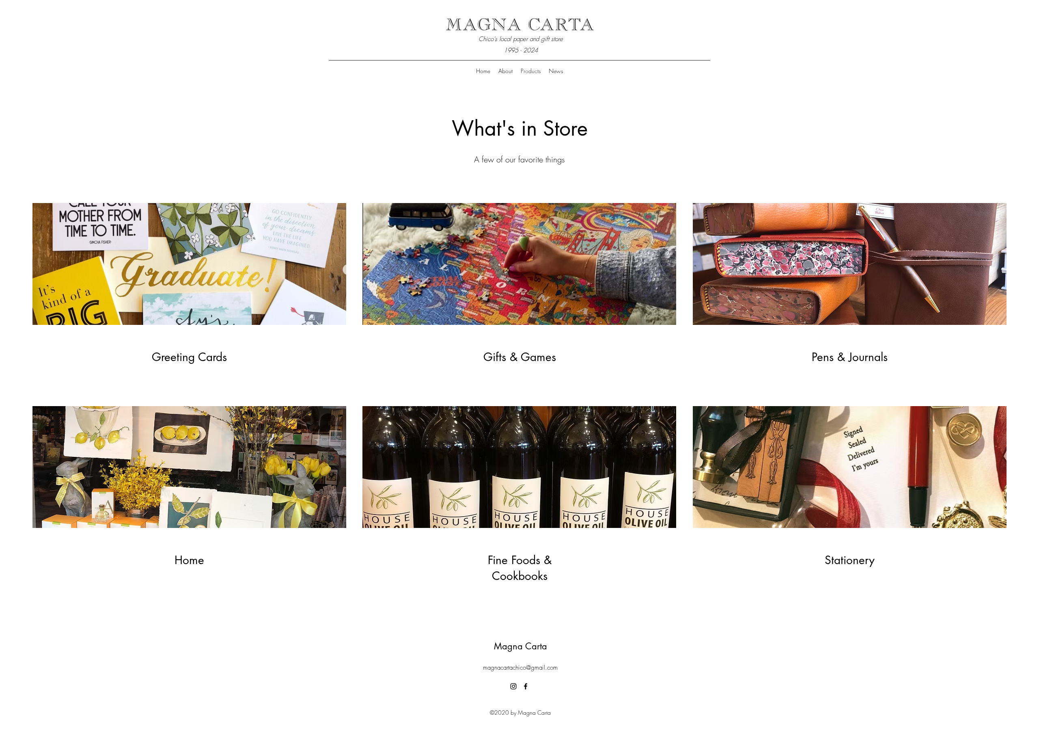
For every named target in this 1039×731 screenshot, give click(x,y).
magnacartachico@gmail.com (520, 668)
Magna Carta (520, 646)
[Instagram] (513, 686)
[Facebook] (526, 686)
